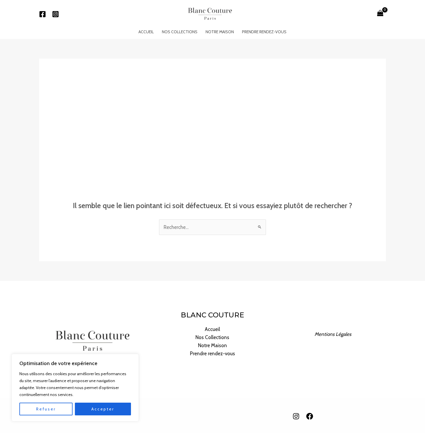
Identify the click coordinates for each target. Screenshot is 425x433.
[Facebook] (42, 14)
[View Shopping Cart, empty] (380, 13)
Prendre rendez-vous (264, 31)
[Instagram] (55, 14)
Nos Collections (179, 31)
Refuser (46, 409)
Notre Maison (220, 31)
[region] (75, 387)
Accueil (146, 31)
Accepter (102, 409)
